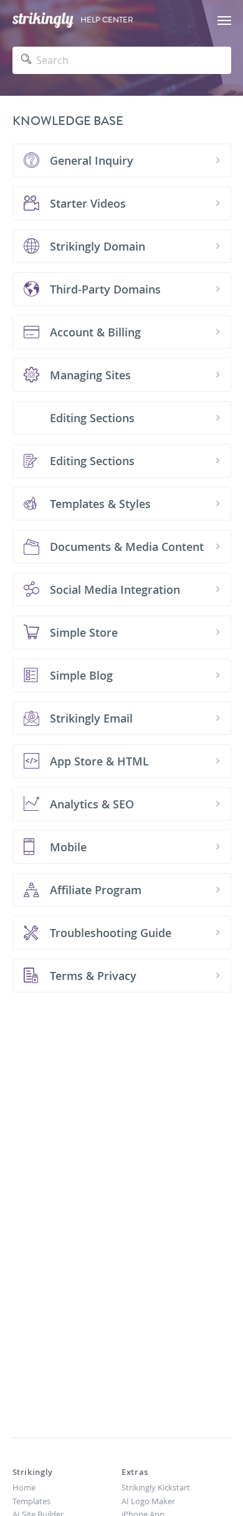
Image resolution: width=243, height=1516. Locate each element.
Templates (31, 1501)
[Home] (43, 20)
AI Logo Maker (148, 1501)
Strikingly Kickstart (156, 1487)
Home (24, 1487)
